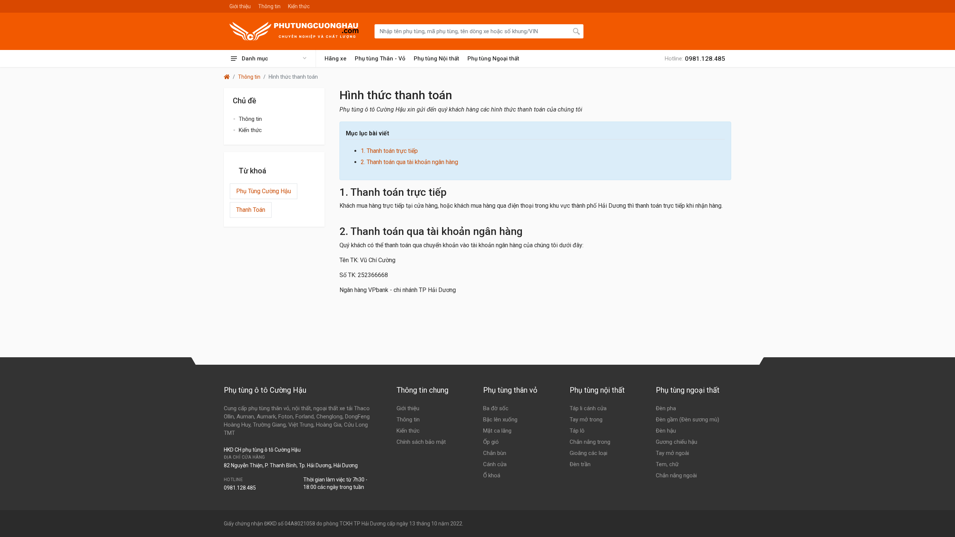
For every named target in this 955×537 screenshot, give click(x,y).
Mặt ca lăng (497, 430)
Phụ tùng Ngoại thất (493, 58)
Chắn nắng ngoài (676, 475)
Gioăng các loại (588, 453)
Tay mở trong (586, 419)
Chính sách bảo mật (421, 442)
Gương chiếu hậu (676, 442)
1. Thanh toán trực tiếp (389, 150)
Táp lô (577, 430)
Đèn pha (666, 408)
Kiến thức (299, 6)
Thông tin (269, 6)
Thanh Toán (250, 209)
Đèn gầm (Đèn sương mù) (687, 419)
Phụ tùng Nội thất (436, 58)
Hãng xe (336, 58)
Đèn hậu (666, 430)
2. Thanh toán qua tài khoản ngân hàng (409, 162)
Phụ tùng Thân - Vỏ (380, 58)
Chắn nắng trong (590, 442)
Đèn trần (580, 464)
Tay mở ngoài (672, 453)
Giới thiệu (240, 6)
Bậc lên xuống (500, 419)
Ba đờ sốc (495, 408)
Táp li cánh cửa (588, 408)
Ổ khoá (491, 475)
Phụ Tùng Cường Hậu (263, 191)
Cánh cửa (495, 464)
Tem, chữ (667, 464)
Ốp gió (491, 442)
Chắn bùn (494, 453)
